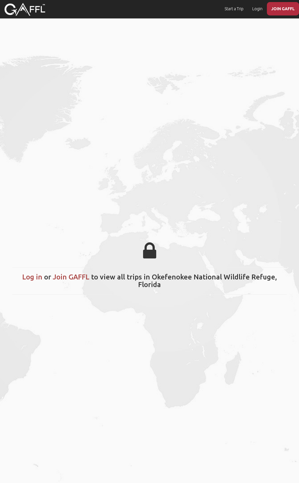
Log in (32, 277)
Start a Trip (234, 8)
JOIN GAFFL (283, 8)
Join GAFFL (71, 277)
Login (257, 8)
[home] (25, 9)
